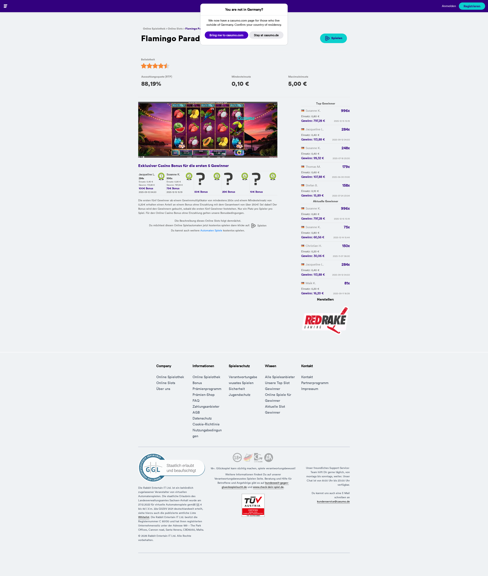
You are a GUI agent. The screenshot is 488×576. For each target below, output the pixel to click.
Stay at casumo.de (266, 35)
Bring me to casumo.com (226, 35)
